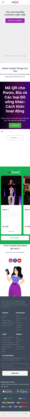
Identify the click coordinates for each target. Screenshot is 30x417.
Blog (17, 342)
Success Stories (20, 346)
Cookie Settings (6, 346)
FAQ (17, 337)
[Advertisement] (15, 39)
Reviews (18, 330)
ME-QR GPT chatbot (8, 323)
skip (24, 55)
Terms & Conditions (7, 342)
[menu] (3, 2)
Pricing (18, 320)
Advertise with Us (7, 325)
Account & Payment (7, 337)
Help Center (19, 349)
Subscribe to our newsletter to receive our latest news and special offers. (14, 359)
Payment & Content (21, 318)
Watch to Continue (15, 20)
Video (17, 344)
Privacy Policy (6, 339)
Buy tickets (15, 238)
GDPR (4, 349)
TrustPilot (18, 327)
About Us (18, 316)
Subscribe (15, 373)
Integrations (19, 325)
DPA (3, 351)
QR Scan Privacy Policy (9, 344)
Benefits (4, 316)
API (3, 318)
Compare (18, 323)
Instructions (19, 339)
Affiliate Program (7, 320)
